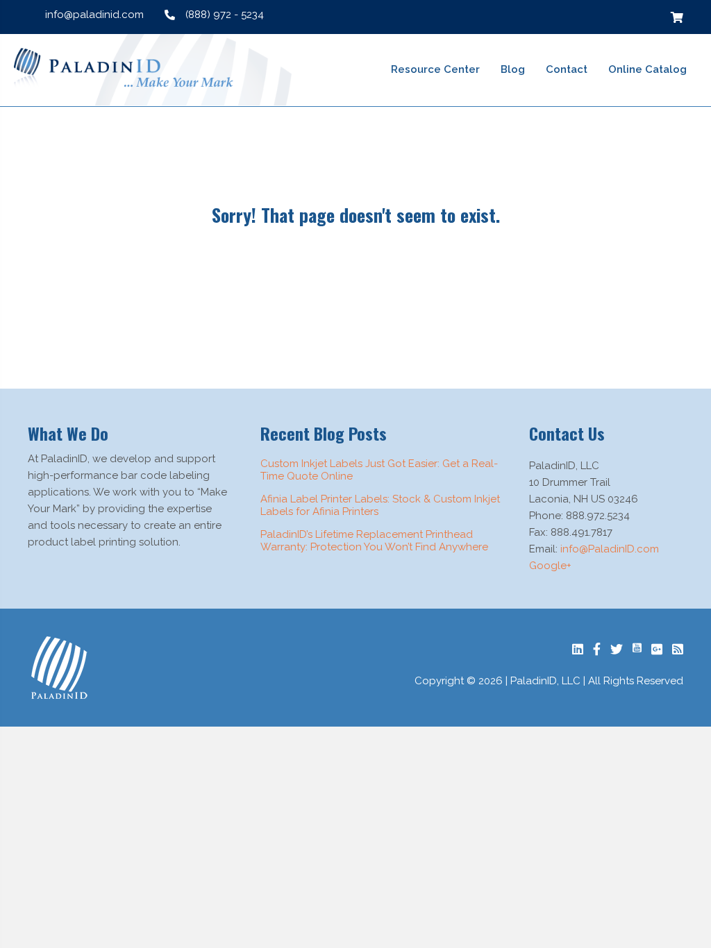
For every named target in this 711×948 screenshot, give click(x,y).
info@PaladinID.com (609, 549)
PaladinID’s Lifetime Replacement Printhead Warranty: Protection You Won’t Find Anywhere (374, 540)
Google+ (550, 565)
